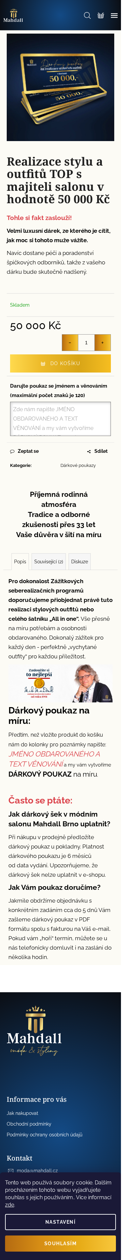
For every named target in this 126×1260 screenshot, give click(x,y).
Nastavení (60, 1222)
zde (9, 1205)
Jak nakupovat (22, 1113)
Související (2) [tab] (48, 561)
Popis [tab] (20, 561)
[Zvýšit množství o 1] (102, 343)
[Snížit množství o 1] (70, 343)
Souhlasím (60, 1243)
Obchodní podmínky (29, 1124)
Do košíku (65, 363)
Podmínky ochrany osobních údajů (44, 1134)
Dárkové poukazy (78, 465)
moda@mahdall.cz (37, 1170)
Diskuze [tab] (79, 561)
